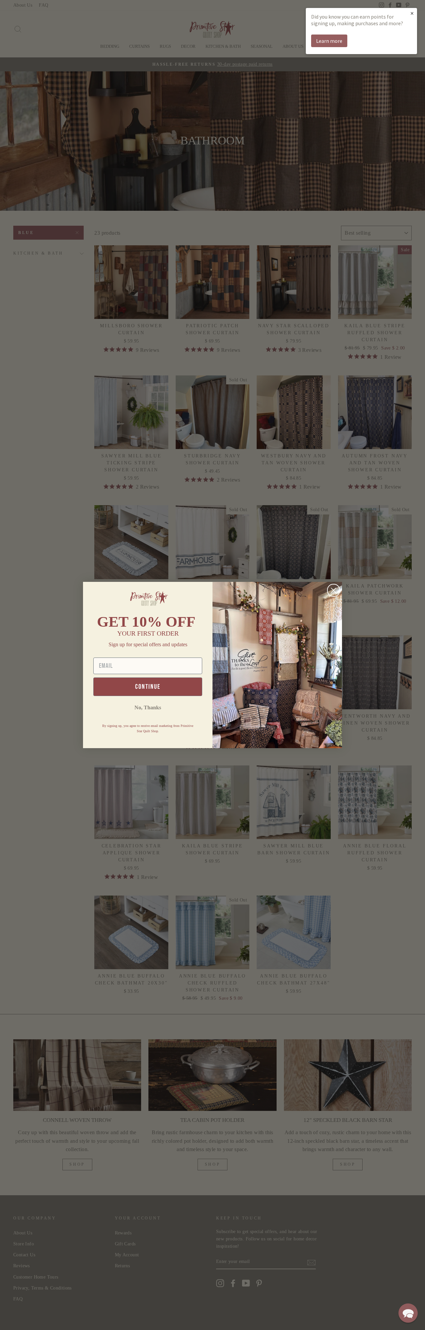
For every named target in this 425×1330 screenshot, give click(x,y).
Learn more (329, 41)
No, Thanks (147, 707)
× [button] (412, 13)
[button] (408, 1313)
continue (147, 687)
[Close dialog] (333, 590)
